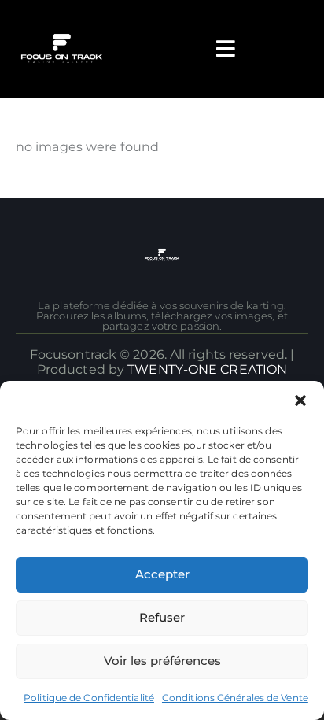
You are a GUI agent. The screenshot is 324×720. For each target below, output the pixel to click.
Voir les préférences (162, 660)
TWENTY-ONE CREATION (207, 369)
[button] (300, 400)
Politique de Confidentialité (89, 697)
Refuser (162, 617)
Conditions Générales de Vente (235, 697)
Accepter (162, 574)
